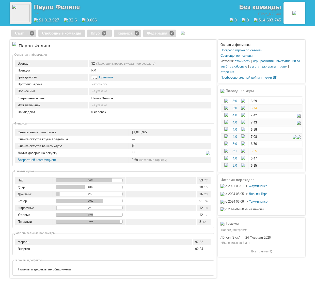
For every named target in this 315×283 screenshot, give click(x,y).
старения (227, 72)
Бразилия (106, 77)
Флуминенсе (258, 186)
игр (255, 61)
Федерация (157, 33)
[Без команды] (294, 13)
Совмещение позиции (236, 55)
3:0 (235, 101)
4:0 (235, 115)
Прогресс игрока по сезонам (241, 50)
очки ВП (271, 77)
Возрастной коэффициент (37, 160)
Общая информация (235, 45)
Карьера (125, 33)
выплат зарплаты (263, 66)
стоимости (242, 61)
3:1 (235, 151)
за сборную (238, 66)
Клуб (95, 33)
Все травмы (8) (261, 251)
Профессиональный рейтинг (241, 77)
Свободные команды (61, 33)
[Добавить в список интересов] (83, 5)
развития (267, 61)
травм (282, 66)
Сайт (21, 33)
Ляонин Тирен (259, 194)
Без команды (260, 7)
